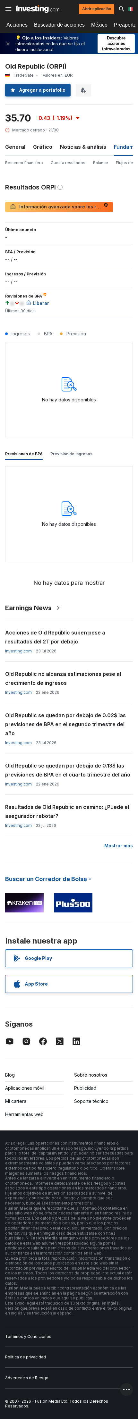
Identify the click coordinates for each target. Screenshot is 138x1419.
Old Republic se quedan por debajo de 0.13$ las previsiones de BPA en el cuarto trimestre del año (67, 770)
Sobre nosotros (90, 1075)
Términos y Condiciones (28, 1336)
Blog (10, 1075)
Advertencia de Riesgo (26, 1377)
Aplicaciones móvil (24, 1088)
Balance (100, 162)
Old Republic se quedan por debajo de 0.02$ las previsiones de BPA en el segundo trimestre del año (65, 724)
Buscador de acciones (59, 25)
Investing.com (18, 651)
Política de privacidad (25, 1357)
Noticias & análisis (83, 147)
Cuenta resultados (68, 162)
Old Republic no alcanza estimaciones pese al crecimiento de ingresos (63, 678)
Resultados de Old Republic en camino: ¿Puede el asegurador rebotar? (67, 811)
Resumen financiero (24, 162)
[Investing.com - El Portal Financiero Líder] (37, 9)
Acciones (17, 25)
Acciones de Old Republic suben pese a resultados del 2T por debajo (55, 637)
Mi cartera (15, 1101)
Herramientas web (24, 1114)
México (99, 25)
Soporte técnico (91, 1101)
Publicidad (85, 1088)
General (15, 147)
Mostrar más (118, 845)
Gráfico (42, 147)
